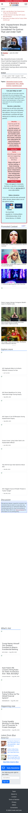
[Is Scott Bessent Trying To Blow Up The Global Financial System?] (10, 684)
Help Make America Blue (11, 762)
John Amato (5, 652)
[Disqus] (14, 567)
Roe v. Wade (20, 83)
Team (14, 791)
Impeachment (10, 83)
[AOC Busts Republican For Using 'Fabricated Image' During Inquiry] (14, 383)
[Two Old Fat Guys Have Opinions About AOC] (14, 455)
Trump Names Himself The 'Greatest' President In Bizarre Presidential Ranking (10, 646)
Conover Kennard (6, 676)
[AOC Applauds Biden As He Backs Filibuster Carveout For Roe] (14, 359)
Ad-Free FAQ (19, 188)
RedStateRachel (5, 700)
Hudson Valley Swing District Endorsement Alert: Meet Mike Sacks (13, 750)
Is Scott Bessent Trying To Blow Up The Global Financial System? (10, 695)
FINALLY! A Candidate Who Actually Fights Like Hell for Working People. (13, 757)
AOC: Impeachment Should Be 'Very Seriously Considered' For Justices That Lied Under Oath (13, 28)
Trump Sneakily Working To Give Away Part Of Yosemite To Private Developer (10, 724)
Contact (14, 797)
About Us (14, 794)
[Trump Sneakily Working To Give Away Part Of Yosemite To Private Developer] (10, 714)
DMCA (14, 805)
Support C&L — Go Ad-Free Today (14, 1)
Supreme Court (17, 86)
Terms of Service (20, 510)
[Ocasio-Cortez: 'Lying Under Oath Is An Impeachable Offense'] (14, 431)
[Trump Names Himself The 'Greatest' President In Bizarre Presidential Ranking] (10, 636)
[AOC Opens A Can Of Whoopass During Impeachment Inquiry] (14, 407)
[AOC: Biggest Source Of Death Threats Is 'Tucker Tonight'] (14, 479)
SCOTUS (8, 86)
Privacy (14, 802)
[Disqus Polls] (14, 531)
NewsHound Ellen (6, 730)
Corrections (14, 807)
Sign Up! (5, 781)
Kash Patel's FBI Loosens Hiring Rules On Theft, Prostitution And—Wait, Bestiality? (10, 671)
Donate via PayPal (18, 205)
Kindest (9, 209)
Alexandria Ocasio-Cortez (14, 81)
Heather (5, 53)
